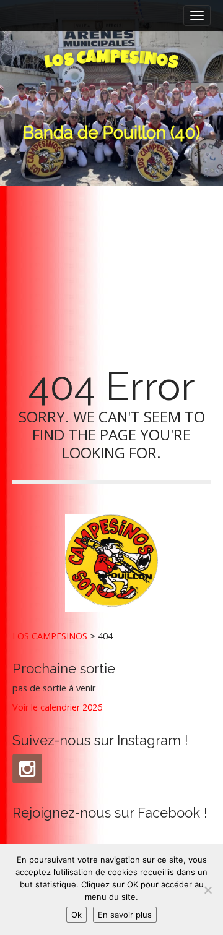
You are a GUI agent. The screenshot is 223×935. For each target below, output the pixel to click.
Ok (76, 915)
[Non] (207, 890)
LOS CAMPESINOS (49, 636)
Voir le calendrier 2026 (57, 707)
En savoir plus (125, 915)
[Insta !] (27, 768)
